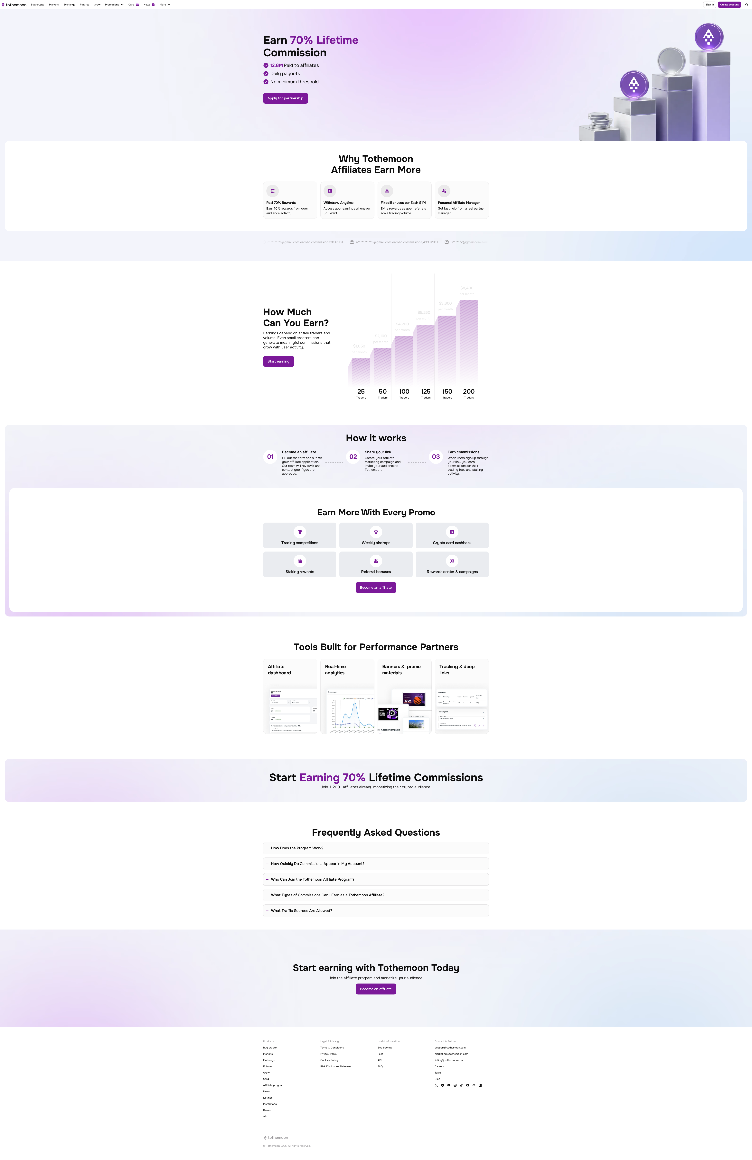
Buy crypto (270, 1047)
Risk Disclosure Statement (336, 1066)
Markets (268, 1054)
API (265, 1116)
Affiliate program (273, 1085)
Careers (439, 1066)
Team (438, 1072)
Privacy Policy (328, 1054)
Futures (267, 1066)
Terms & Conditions (332, 1047)
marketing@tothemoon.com (451, 1054)
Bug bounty (385, 1047)
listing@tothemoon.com (449, 1060)
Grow (266, 1072)
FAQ (380, 1066)
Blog (437, 1079)
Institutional (270, 1104)
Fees (380, 1054)
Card (266, 1079)
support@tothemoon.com (450, 1047)
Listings (268, 1097)
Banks (267, 1110)
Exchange (269, 1060)
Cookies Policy (329, 1060)
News (266, 1091)
